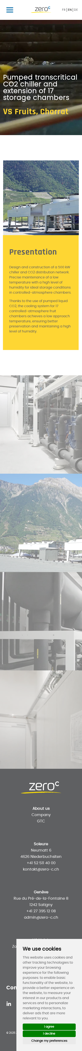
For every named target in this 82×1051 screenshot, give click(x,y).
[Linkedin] (9, 1003)
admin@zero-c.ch (41, 917)
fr (64, 9)
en (70, 9)
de (76, 9)
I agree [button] (49, 1026)
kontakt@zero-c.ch (41, 869)
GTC (41, 821)
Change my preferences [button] (49, 1040)
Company (41, 815)
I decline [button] (49, 1033)
